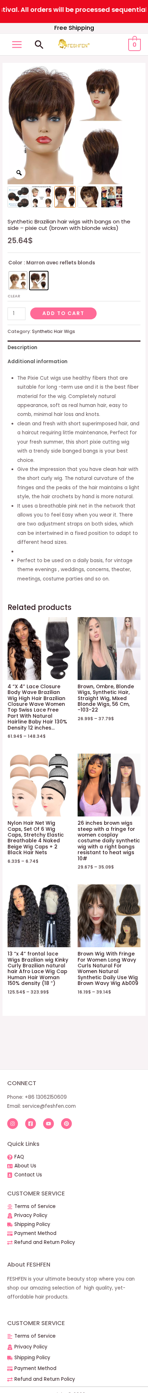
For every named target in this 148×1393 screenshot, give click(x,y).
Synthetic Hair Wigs (53, 331)
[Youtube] (48, 1123)
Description (22, 347)
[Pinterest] (66, 1123)
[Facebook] (30, 1123)
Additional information (38, 361)
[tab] (74, 348)
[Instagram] (12, 1123)
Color (15, 262)
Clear (14, 296)
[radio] (18, 281)
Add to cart (63, 313)
